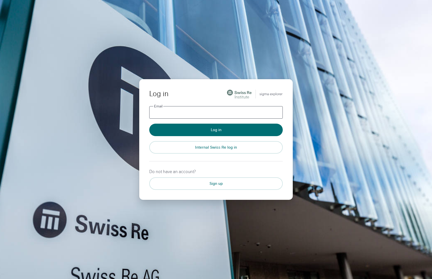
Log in (216, 129)
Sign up (216, 183)
